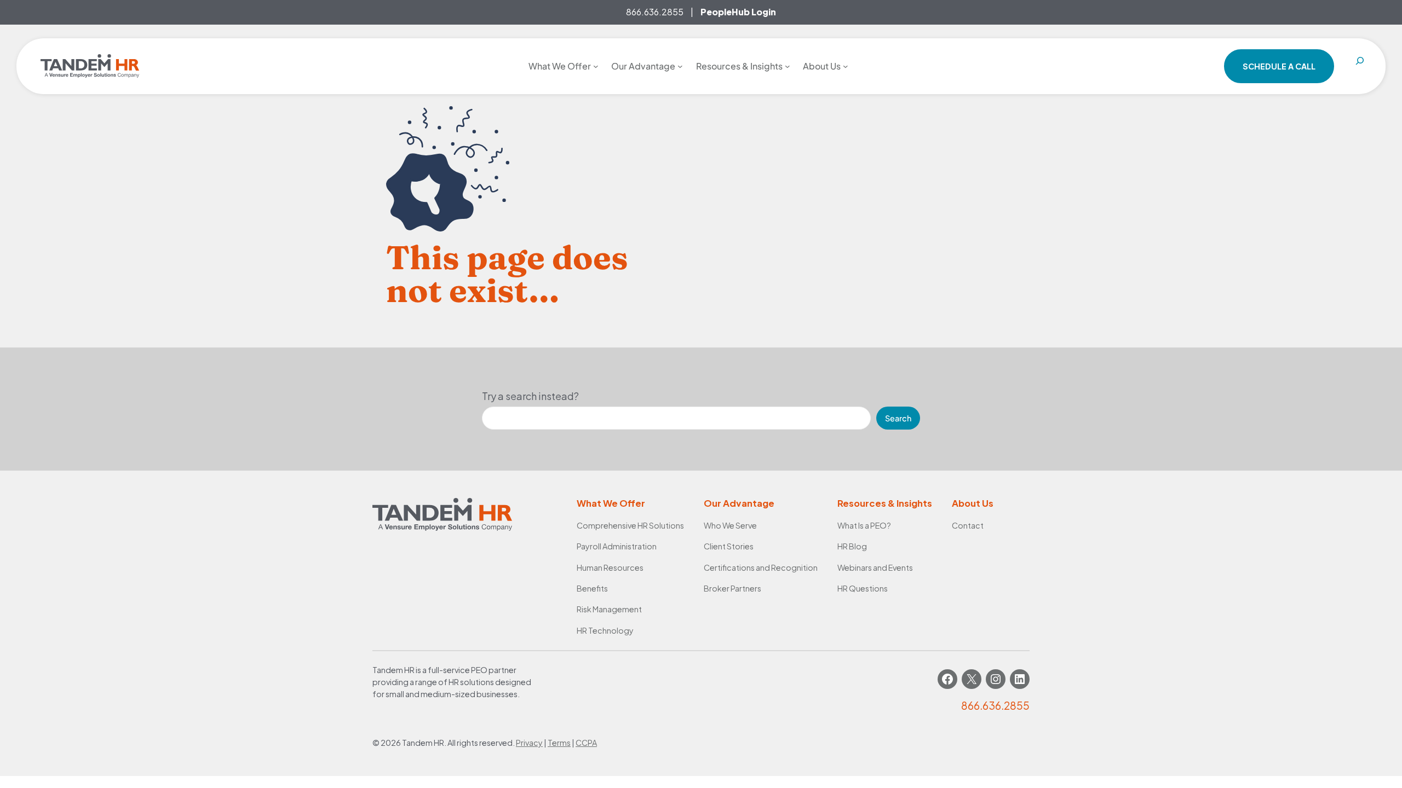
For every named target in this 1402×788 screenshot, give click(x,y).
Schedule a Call (1279, 66)
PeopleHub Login (738, 12)
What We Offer (611, 503)
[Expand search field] (1359, 66)
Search (898, 418)
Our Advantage (739, 503)
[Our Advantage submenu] (680, 66)
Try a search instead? (530, 396)
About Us (972, 503)
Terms (559, 743)
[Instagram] (995, 679)
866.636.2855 (654, 12)
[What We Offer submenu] (596, 66)
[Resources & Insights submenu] (787, 66)
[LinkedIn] (1020, 679)
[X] (971, 679)
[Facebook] (947, 679)
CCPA (586, 743)
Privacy (529, 743)
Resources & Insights (884, 503)
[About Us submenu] (845, 66)
